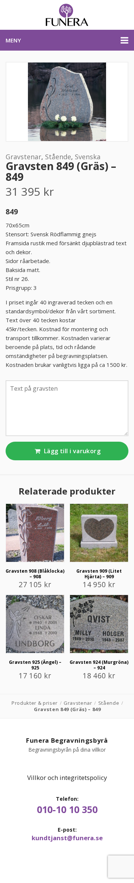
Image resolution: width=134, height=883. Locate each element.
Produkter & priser (35, 703)
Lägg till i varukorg (71, 451)
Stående (58, 156)
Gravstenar (23, 156)
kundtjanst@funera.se (67, 838)
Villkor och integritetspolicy (67, 777)
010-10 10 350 (67, 809)
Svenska (87, 156)
